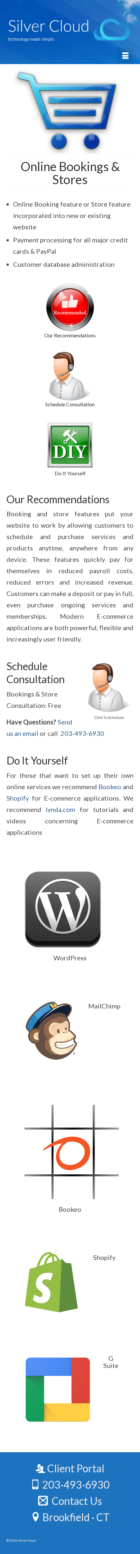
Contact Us (75, 1500)
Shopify (18, 798)
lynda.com (60, 809)
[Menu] (125, 56)
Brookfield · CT (75, 1517)
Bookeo (109, 787)
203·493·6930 (75, 1484)
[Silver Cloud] (70, 30)
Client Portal (75, 1468)
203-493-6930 (82, 733)
